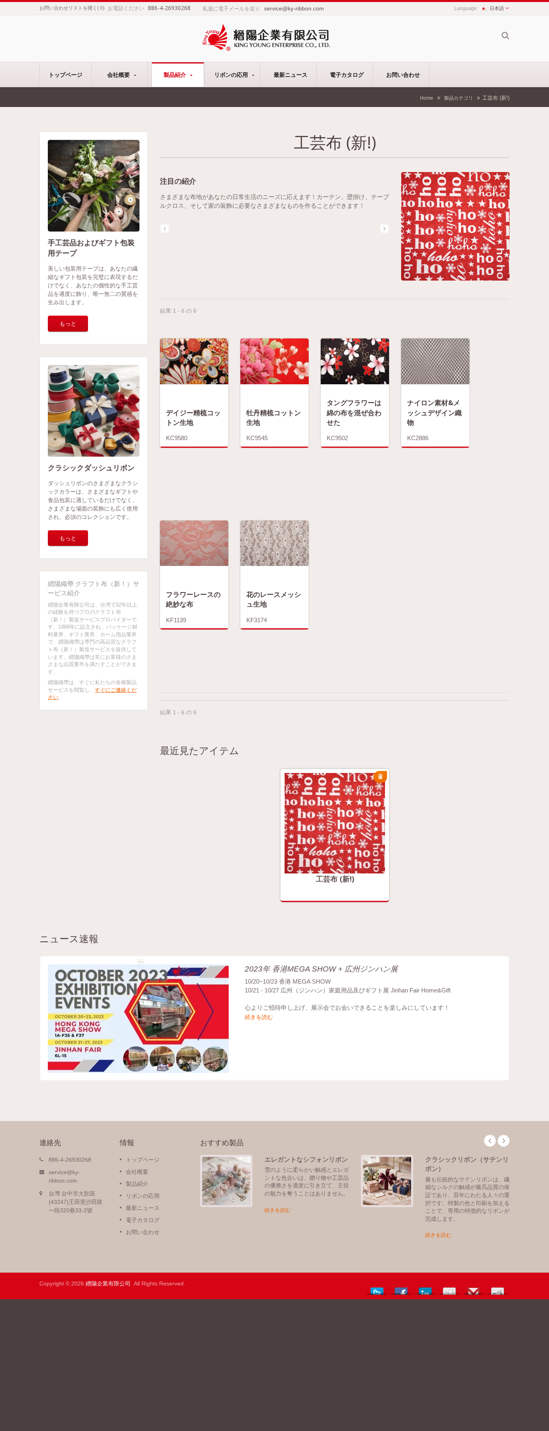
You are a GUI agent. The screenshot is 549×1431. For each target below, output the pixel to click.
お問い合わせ (403, 74)
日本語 (497, 8)
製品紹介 (176, 74)
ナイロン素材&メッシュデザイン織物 (434, 412)
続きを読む (329, 841)
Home (426, 97)
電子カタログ (347, 74)
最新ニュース (290, 74)
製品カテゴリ (458, 97)
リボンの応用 (232, 74)
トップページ (65, 74)
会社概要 (119, 74)
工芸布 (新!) (335, 879)
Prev (490, 1141)
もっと (67, 323)
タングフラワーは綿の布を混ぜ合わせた (354, 412)
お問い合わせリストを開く (68, 8)
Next (504, 1141)
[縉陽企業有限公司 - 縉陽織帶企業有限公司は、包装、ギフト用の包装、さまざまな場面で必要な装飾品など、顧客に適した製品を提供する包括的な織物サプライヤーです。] (266, 36)
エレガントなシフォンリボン (306, 1159)
